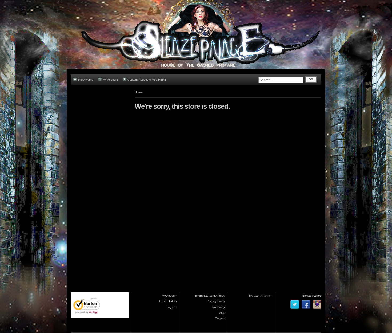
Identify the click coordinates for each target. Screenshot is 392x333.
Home (138, 92)
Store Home (85, 79)
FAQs (221, 312)
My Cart (254, 295)
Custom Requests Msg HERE (146, 79)
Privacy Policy (216, 301)
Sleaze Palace (311, 295)
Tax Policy (218, 307)
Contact (220, 318)
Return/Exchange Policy (209, 295)
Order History (168, 301)
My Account (110, 79)
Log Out (172, 307)
